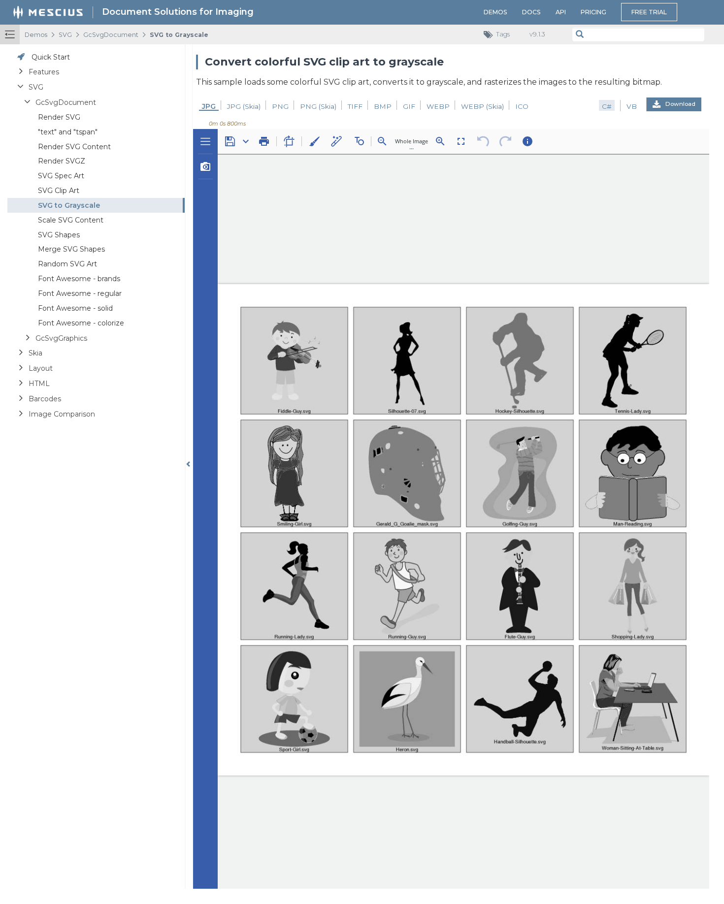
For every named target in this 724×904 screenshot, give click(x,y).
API (561, 12)
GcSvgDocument (110, 34)
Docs (531, 12)
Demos (495, 12)
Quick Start (51, 57)
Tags (503, 34)
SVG (65, 34)
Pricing (593, 12)
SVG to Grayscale (179, 34)
